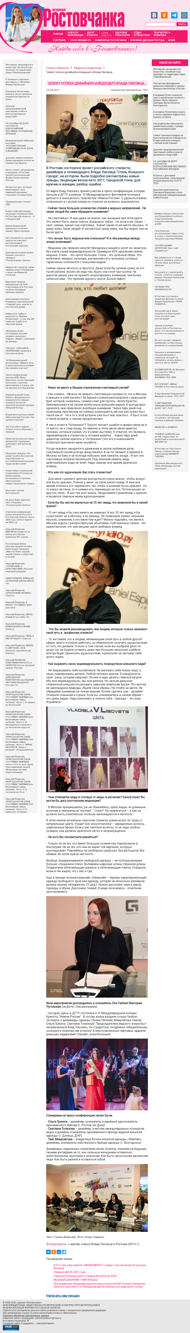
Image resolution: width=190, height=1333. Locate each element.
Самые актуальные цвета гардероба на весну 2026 (85, 1275)
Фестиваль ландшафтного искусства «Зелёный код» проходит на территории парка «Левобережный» (169, 73)
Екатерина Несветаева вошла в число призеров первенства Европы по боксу (169, 114)
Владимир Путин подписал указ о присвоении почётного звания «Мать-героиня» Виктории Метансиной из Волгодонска (169, 100)
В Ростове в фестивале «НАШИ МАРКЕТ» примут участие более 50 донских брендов (100, 1267)
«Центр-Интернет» (45, 1323)
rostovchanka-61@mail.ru (48, 1318)
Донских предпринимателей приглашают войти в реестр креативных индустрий (168, 152)
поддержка (27, 1323)
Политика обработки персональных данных (26, 1315)
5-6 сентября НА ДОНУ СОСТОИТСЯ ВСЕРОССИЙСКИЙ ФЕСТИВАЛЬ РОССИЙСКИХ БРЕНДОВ (169, 165)
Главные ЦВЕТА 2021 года (70, 1272)
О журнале (59, 40)
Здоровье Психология (122, 34)
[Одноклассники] (53, 1252)
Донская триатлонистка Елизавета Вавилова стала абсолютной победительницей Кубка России (169, 194)
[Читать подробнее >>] (62, 52)
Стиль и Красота (57, 68)
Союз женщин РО (81, 40)
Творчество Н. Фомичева (162, 34)
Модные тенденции (87, 68)
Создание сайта (11, 1323)
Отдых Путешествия (142, 34)
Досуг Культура (92, 34)
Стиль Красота (106, 34)
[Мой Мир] (59, 1252)
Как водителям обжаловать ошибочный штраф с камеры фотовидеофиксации (168, 126)
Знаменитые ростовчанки (111, 40)
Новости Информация (75, 34)
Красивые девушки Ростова (147, 40)
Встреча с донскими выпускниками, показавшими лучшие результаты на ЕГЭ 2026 (169, 179)
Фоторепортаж (56, 1244)
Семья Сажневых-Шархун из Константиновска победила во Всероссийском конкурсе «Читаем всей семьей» (169, 139)
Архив (171, 40)
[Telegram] (64, 1252)
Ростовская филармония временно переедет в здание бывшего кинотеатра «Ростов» (169, 86)
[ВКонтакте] (48, 1252)
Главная (58, 34)
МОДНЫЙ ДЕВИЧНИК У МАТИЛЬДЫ (75, 1279)
